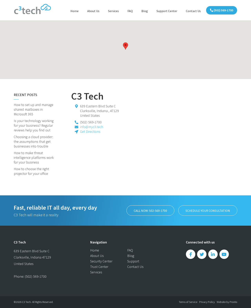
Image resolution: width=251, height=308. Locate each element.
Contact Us (193, 11)
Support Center (166, 11)
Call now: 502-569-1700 (150, 211)
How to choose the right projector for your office (31, 171)
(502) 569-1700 (223, 10)
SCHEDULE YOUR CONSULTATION (208, 211)
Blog (144, 11)
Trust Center (99, 266)
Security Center (101, 261)
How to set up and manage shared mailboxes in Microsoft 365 (33, 109)
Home (74, 11)
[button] (125, 46)
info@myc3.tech (91, 127)
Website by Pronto (227, 302)
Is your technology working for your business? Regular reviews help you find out (34, 125)
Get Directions (90, 131)
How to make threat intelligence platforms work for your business (34, 157)
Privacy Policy (207, 302)
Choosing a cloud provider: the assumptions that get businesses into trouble (33, 141)
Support (133, 261)
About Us (93, 11)
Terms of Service (188, 302)
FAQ (130, 11)
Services (113, 11)
